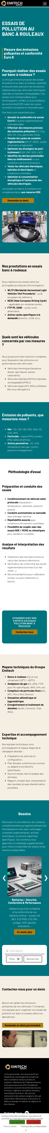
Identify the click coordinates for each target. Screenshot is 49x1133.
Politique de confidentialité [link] (33, 1126)
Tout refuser (33, 1122)
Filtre (12, 958)
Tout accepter (17, 1122)
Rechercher (33, 958)
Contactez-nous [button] (24, 632)
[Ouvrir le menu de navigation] (45, 4)
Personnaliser (10, 1126)
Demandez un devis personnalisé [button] (22, 1025)
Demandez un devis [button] (17, 200)
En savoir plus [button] (24, 932)
